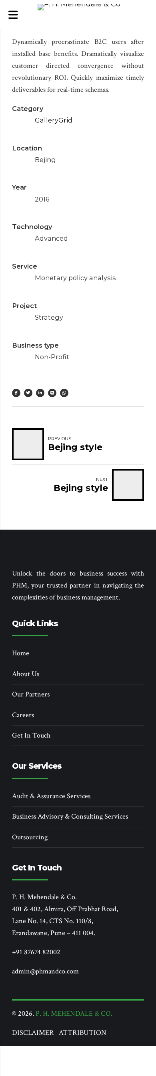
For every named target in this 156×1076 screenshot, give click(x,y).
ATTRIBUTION (82, 1032)
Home (20, 653)
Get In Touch (31, 735)
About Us (25, 673)
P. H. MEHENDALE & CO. (74, 1013)
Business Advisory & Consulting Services (70, 816)
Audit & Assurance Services (51, 796)
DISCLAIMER (35, 1032)
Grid (65, 120)
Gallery (46, 120)
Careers (23, 715)
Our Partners (31, 694)
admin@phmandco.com (45, 971)
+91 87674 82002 (36, 952)
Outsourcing (30, 837)
